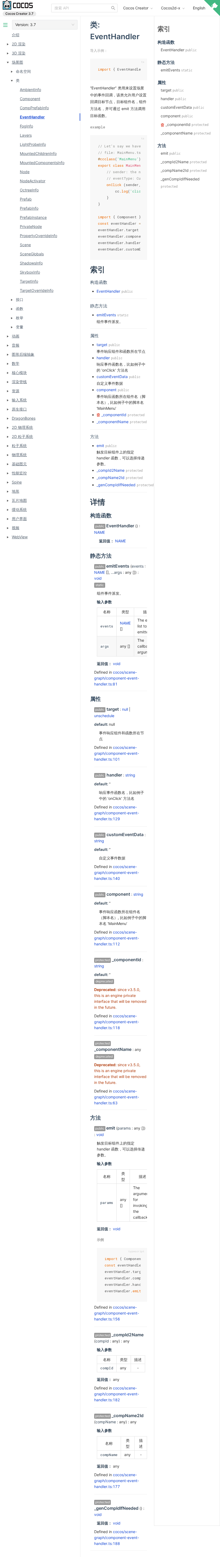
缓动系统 (19, 509)
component (106, 389)
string (130, 775)
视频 (15, 527)
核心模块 (19, 372)
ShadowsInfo (31, 263)
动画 (15, 336)
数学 (15, 363)
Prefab (26, 199)
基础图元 (19, 464)
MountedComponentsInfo (42, 162)
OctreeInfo (29, 190)
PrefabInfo (29, 208)
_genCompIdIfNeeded (116, 484)
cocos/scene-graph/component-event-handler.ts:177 (116, 1480)
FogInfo (26, 126)
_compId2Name (110, 470)
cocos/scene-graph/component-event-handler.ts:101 (116, 753)
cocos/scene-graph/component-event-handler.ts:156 (116, 1313)
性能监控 (19, 473)
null (125, 709)
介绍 (15, 34)
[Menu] (5, 25)
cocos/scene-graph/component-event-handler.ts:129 (116, 813)
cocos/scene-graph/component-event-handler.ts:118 (116, 1022)
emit (100, 445)
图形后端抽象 (23, 354)
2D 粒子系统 (22, 436)
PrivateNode (31, 226)
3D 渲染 (18, 53)
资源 (15, 391)
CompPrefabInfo (34, 108)
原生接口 (19, 409)
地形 (15, 491)
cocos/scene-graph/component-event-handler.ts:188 (116, 1537)
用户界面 (19, 518)
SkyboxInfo (30, 272)
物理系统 (19, 454)
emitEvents (106, 315)
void (98, 578)
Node (25, 171)
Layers (26, 135)
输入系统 (19, 400)
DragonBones (23, 418)
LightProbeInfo (33, 144)
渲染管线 (19, 381)
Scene (25, 244)
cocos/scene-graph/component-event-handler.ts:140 (116, 872)
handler (103, 357)
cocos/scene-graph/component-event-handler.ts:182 (116, 1394)
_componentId (113, 414)
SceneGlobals (32, 254)
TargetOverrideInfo (36, 290)
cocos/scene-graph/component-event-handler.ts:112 (116, 938)
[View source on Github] (212, 9)
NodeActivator (32, 181)
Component (30, 98)
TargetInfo (29, 281)
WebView (20, 537)
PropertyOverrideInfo (38, 235)
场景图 (17, 62)
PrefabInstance (33, 217)
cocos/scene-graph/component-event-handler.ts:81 (116, 678)
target (102, 344)
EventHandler (32, 117)
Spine (17, 482)
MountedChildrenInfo (38, 153)
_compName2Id (110, 477)
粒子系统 (19, 445)
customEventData (112, 376)
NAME (99, 532)
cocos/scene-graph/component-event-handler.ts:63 (116, 1097)
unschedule (104, 715)
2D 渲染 (18, 44)
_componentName (113, 421)
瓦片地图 (19, 500)
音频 (15, 345)
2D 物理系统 (22, 427)
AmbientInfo (30, 89)
